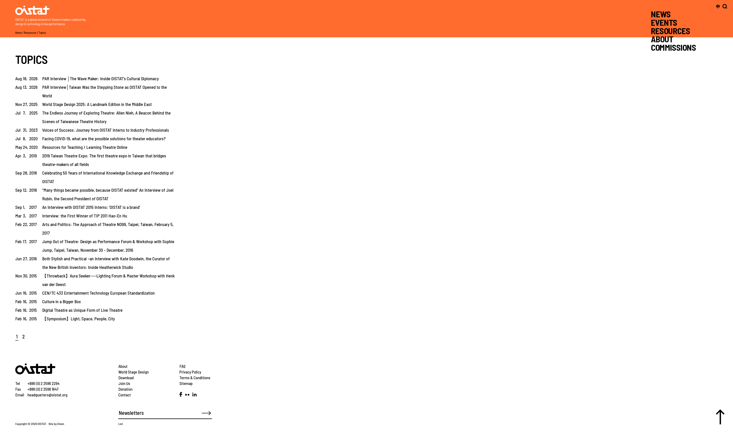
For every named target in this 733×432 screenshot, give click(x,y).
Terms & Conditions (194, 377)
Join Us (124, 383)
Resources (30, 32)
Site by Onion (56, 424)
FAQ (182, 366)
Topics (42, 32)
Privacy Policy (190, 371)
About (123, 366)
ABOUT (662, 39)
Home (18, 32)
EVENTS (664, 22)
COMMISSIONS (673, 47)
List (120, 424)
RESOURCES (670, 31)
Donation (125, 389)
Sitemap (186, 383)
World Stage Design (133, 371)
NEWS (661, 14)
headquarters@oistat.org (47, 394)
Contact (124, 394)
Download (126, 377)
